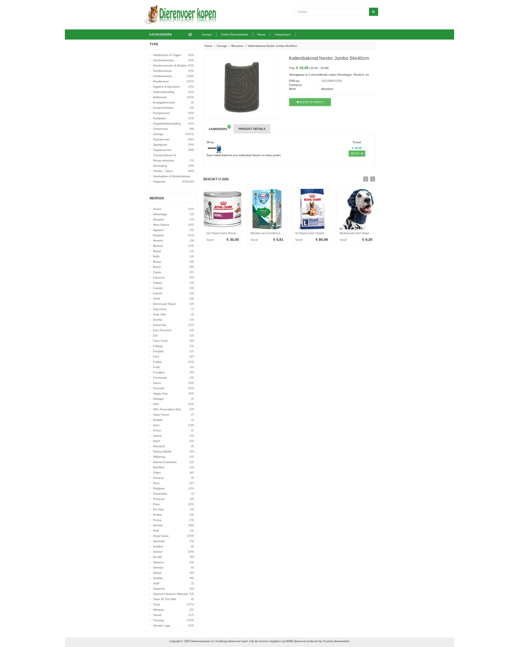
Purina (173, 520)
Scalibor (173, 546)
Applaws (173, 230)
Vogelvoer (170, 181)
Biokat (173, 251)
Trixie (173, 604)
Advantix (173, 219)
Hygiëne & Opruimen (173, 86)
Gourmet (173, 388)
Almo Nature (173, 224)
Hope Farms (173, 414)
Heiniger (173, 398)
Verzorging (173, 165)
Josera (173, 435)
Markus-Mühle (173, 451)
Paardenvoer (173, 139)
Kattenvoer (173, 97)
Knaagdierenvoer (173, 102)
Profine (173, 514)
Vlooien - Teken (173, 171)
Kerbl (173, 441)
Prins (173, 504)
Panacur (173, 477)
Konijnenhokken (173, 107)
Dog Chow (173, 309)
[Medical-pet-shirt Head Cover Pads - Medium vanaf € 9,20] (356, 209)
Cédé (173, 298)
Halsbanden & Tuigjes (173, 55)
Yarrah (173, 615)
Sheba (173, 572)
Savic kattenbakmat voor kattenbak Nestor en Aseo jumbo (244, 155)
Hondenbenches (173, 60)
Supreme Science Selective (173, 593)
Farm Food (173, 340)
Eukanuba (173, 325)
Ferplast (173, 351)
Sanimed (173, 541)
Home (208, 45)
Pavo (173, 483)
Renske (173, 525)
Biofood (173, 245)
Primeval (173, 499)
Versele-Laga (173, 625)
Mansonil (173, 446)
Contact (207, 34)
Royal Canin (173, 535)
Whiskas (173, 609)
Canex (173, 272)
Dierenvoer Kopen (173, 303)
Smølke (173, 578)
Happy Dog (173, 393)
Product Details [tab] (252, 128)
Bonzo (173, 261)
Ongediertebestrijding (173, 123)
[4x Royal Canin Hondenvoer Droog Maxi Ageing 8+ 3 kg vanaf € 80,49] (312, 209)
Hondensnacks (173, 76)
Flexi (173, 356)
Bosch (173, 267)
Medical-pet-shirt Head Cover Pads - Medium (369, 233)
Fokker (173, 361)
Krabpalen (173, 118)
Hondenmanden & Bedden (173, 65)
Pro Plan (173, 509)
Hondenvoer (173, 81)
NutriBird (173, 467)
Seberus (173, 562)
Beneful (173, 240)
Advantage (173, 214)
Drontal (173, 319)
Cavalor (173, 288)
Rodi (173, 530)
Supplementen (173, 150)
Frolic (173, 367)
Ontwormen (173, 128)
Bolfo (173, 256)
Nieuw (261, 34)
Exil (173, 335)
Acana (173, 209)
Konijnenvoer (173, 113)
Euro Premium (173, 330)
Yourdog (173, 620)
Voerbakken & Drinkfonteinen (173, 177)
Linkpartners (283, 34)
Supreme (173, 588)
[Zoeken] (373, 12)
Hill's (173, 404)
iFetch (173, 430)
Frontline (173, 372)
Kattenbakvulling (173, 92)
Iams (173, 425)
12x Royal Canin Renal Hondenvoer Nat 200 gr (236, 233)
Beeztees (237, 45)
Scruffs (173, 557)
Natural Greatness (173, 462)
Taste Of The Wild (173, 599)
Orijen (173, 472)
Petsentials (173, 493)
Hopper (173, 419)
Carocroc (173, 277)
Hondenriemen (173, 70)
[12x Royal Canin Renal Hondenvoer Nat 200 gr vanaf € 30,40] (223, 209)
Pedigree (173, 488)
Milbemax (173, 456)
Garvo (173, 383)
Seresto (173, 567)
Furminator (173, 377)
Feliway (173, 346)
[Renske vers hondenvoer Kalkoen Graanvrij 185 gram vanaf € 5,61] (267, 209)
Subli (173, 583)
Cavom (173, 293)
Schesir (173, 551)
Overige (173, 134)
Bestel (356, 153)
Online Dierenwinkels (234, 34)
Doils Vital (173, 314)
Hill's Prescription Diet (173, 409)
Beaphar (173, 235)
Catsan (173, 282)
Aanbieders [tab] (219, 128)
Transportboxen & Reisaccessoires (173, 158)
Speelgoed (173, 144)
